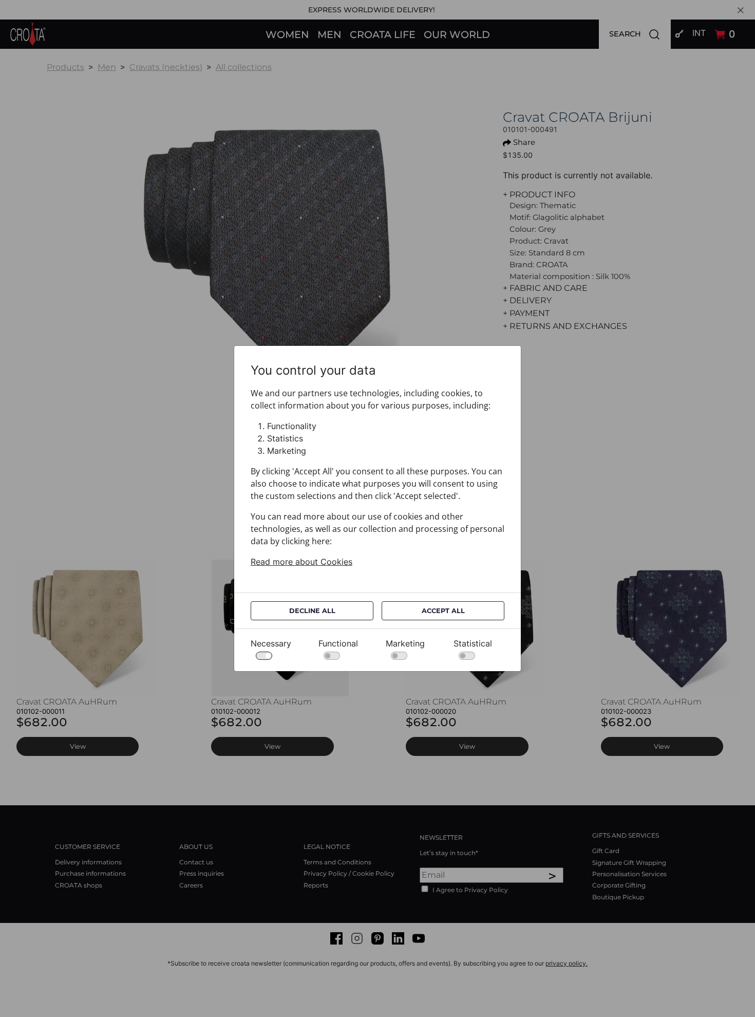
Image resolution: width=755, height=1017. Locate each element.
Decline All (312, 611)
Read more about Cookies (301, 562)
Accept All (443, 611)
